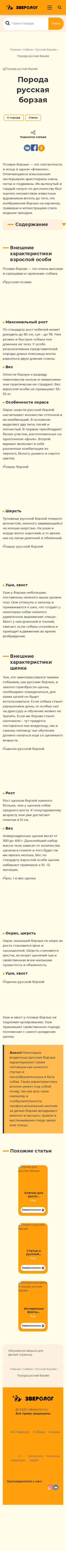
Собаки (28, 49)
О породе (13, 118)
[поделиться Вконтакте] (27, 147)
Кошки (54, 1432)
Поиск (56, 23)
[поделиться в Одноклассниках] (41, 148)
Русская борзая (45, 49)
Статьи (33, 118)
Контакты (53, 1456)
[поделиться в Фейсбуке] (34, 147)
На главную (19, 1432)
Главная (15, 49)
